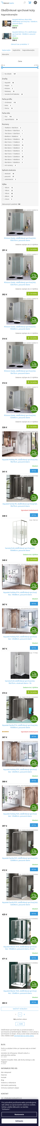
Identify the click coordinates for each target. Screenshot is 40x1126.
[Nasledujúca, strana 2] (20, 1014)
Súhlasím (19, 1121)
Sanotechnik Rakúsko (14, 94)
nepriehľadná (11, 119)
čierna (9, 108)
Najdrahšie (16, 50)
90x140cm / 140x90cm (14, 159)
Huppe (8, 85)
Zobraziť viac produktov (19, 44)
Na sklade (10, 74)
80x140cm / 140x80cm (14, 148)
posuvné (9, 176)
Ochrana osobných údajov (10, 1088)
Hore (21, 1024)
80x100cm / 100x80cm (14, 139)
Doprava (4, 1075)
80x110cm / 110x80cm (14, 142)
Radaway (9, 91)
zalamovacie (10, 179)
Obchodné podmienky (8, 1085)
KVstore (9, 88)
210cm (8, 199)
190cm (9, 190)
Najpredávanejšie (28, 50)
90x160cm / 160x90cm (14, 162)
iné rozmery (10, 165)
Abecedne (5, 54)
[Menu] (35, 3)
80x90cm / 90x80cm (13, 136)
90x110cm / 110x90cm (14, 154)
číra (8, 116)
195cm (9, 193)
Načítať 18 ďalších (20, 1009)
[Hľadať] (25, 3)
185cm (9, 188)
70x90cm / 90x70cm (13, 128)
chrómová (10, 102)
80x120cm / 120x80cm (14, 145)
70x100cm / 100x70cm (14, 130)
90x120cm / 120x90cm (14, 157)
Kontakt (3, 1077)
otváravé (9, 174)
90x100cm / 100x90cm (14, 151)
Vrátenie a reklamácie (8, 1083)
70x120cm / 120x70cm (14, 133)
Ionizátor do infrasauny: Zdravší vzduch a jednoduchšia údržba (15, 1054)
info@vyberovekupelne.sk (13, 1098)
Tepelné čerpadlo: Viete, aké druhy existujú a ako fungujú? (18, 1061)
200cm (9, 196)
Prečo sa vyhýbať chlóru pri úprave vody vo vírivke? (18, 1048)
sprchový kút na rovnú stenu (24, 1036)
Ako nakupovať (6, 1072)
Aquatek (9, 83)
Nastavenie (19, 1114)
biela (8, 105)
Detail (34, 471)
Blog (2, 1080)
